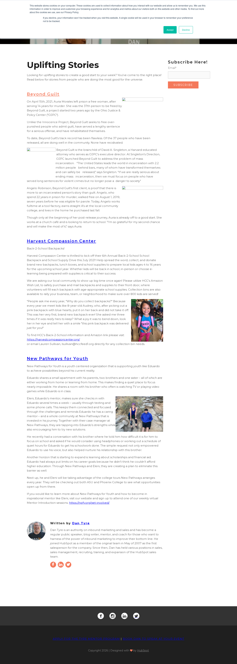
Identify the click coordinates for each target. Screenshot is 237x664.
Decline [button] (186, 29)
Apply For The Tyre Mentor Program (86, 638)
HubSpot (143, 650)
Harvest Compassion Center (61, 241)
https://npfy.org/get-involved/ (89, 502)
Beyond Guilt (43, 94)
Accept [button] (170, 29)
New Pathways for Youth (57, 358)
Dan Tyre (81, 523)
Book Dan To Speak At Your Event (153, 638)
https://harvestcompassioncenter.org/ (53, 339)
